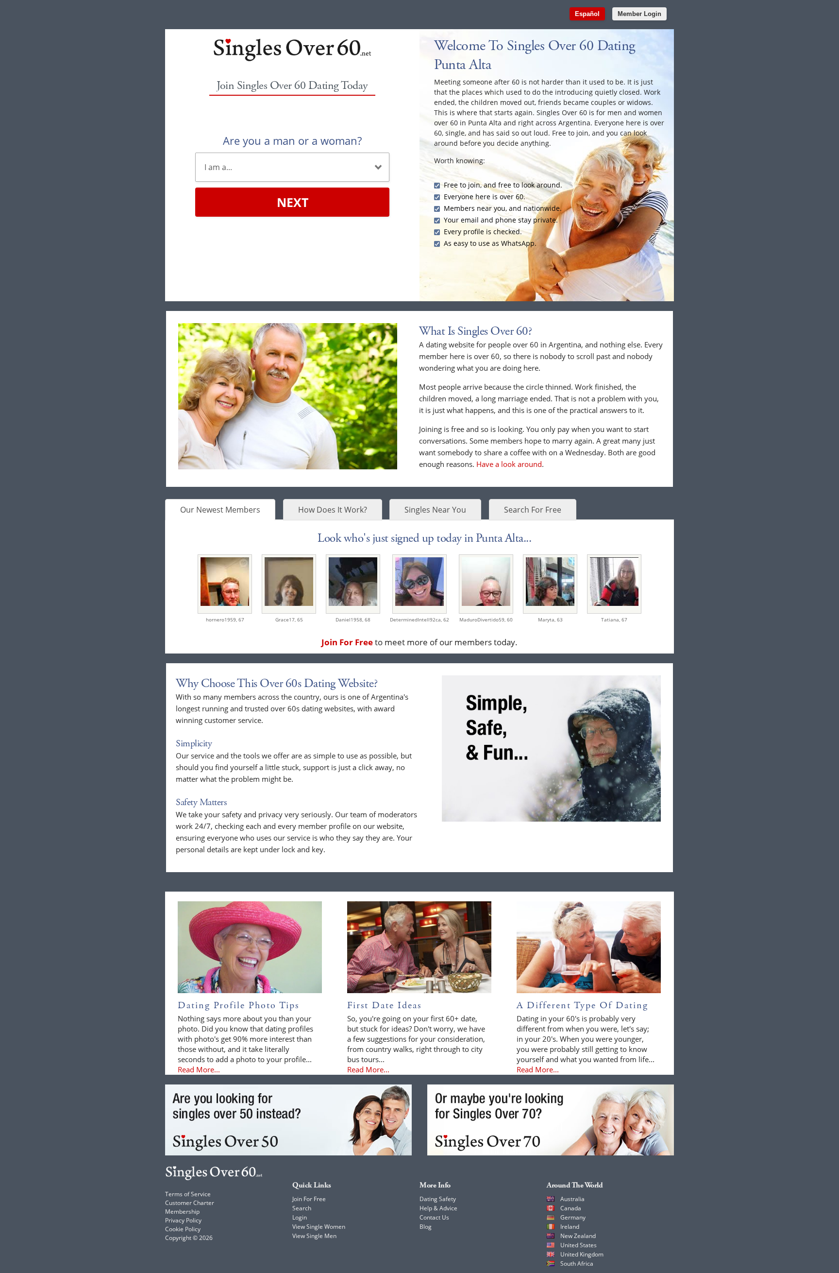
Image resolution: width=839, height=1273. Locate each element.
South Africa (576, 1263)
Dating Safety (438, 1199)
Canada (570, 1208)
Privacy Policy (183, 1220)
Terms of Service (188, 1194)
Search (301, 1208)
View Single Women (318, 1226)
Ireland (569, 1226)
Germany (573, 1217)
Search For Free (532, 509)
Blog (426, 1226)
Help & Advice (438, 1208)
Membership (182, 1211)
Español (587, 13)
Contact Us (434, 1217)
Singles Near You (435, 509)
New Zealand (578, 1236)
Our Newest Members (220, 509)
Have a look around (509, 464)
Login (299, 1217)
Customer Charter (189, 1203)
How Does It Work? (332, 509)
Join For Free (309, 1199)
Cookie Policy (183, 1229)
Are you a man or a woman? (292, 140)
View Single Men (314, 1236)
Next (292, 202)
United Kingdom (582, 1254)
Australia (572, 1199)
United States (578, 1245)
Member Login (639, 13)
